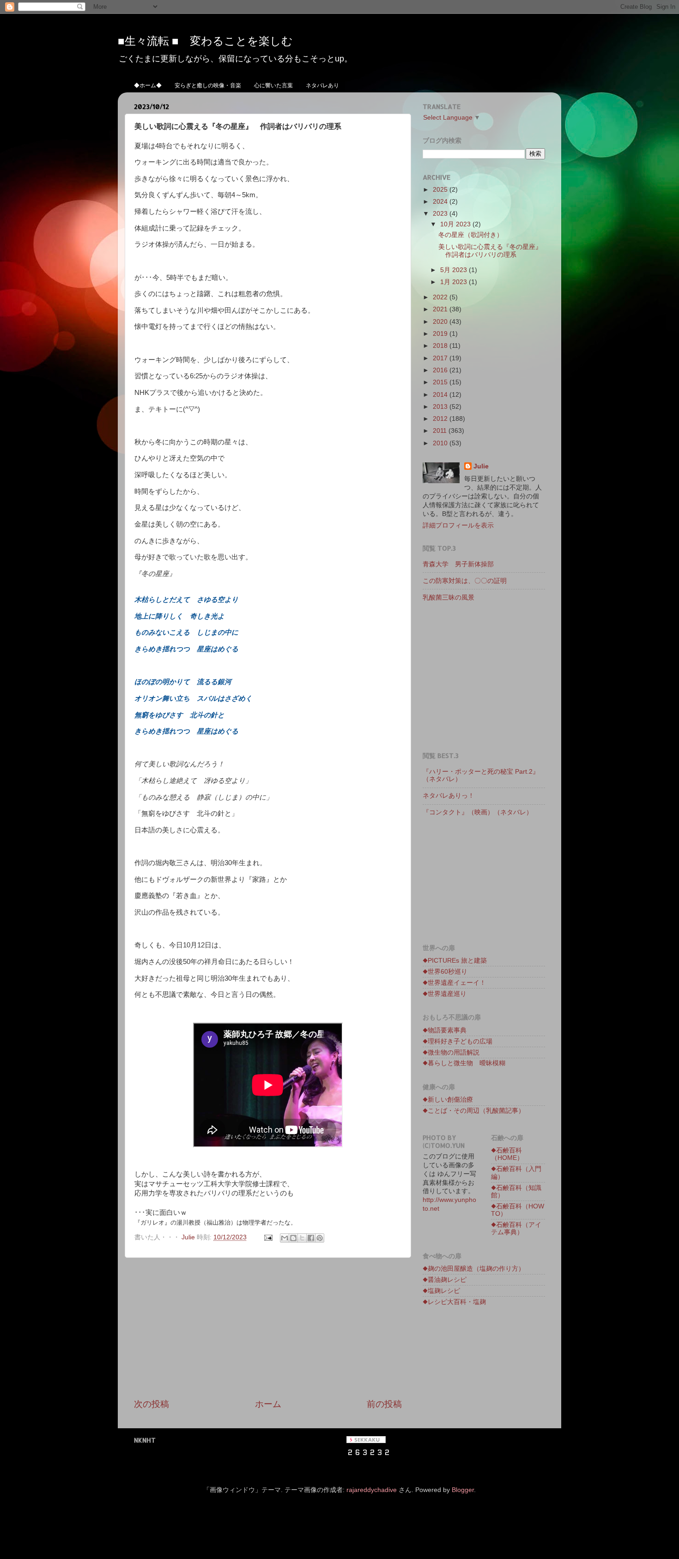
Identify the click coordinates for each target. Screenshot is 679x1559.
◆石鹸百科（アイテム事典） (516, 1228)
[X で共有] (302, 1238)
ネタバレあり (322, 85)
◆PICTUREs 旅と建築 (455, 960)
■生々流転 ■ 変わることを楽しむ (205, 40)
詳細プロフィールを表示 (458, 525)
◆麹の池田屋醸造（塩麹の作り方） (474, 1268)
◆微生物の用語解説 (451, 1052)
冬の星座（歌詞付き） (470, 234)
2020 (441, 321)
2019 (441, 333)
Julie (481, 466)
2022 (441, 297)
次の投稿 (151, 1404)
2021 (441, 309)
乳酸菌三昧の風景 (448, 597)
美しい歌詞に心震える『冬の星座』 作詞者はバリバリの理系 (493, 250)
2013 (441, 406)
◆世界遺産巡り (445, 993)
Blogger (463, 1489)
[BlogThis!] (293, 1238)
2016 (441, 370)
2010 (441, 443)
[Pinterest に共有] (319, 1238)
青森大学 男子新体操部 (458, 564)
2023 (441, 213)
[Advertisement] (268, 1328)
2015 (441, 382)
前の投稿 (384, 1404)
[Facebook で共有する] (310, 1238)
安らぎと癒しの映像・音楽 (208, 85)
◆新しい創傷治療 (448, 1099)
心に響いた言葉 (273, 85)
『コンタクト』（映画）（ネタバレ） (478, 812)
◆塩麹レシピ (441, 1290)
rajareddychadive (371, 1489)
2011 (441, 430)
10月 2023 (456, 224)
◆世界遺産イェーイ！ (454, 982)
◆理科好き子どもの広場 (457, 1041)
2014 (441, 394)
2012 (441, 418)
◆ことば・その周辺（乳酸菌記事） (474, 1110)
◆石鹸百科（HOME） (507, 1154)
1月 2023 (454, 282)
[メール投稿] (267, 1237)
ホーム (268, 1404)
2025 (441, 189)
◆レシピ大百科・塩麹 (454, 1301)
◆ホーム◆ (148, 85)
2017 (441, 358)
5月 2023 (454, 270)
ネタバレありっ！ (452, 795)
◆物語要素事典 (445, 1030)
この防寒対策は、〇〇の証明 (465, 580)
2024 (441, 201)
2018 (441, 345)
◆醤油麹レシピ (445, 1279)
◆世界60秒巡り (445, 971)
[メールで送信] (284, 1238)
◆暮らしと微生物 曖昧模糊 (464, 1063)
